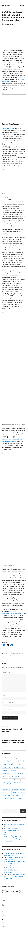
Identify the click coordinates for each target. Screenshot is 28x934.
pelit (23, 779)
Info (3, 926)
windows (5, 798)
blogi (15, 758)
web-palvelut (16, 795)
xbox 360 (20, 798)
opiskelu (5, 779)
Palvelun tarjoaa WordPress (13, 931)
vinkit (4, 795)
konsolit (10, 767)
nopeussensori (17, 613)
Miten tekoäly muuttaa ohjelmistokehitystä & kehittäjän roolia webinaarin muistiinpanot (13, 837)
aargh (4, 758)
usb (10, 792)
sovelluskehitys (15, 786)
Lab (3, 919)
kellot (4, 767)
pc (10, 779)
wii (22, 795)
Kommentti (6, 672)
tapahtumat (6, 789)
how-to (21, 764)
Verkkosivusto (7, 709)
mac (15, 773)
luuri (10, 770)
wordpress (13, 798)
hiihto (15, 764)
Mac (3, 922)
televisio (22, 789)
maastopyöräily (7, 773)
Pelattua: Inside (8, 841)
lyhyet (15, 770)
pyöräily (21, 653)
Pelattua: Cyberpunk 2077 (11, 828)
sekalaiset (6, 786)
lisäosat (5, 770)
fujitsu (10, 764)
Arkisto (4, 915)
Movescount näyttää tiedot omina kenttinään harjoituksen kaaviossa (13, 439)
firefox (4, 764)
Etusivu (4, 912)
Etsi (3, 808)
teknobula (15, 789)
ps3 (4, 783)
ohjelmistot (15, 776)
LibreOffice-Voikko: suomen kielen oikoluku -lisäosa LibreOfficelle (14, 864)
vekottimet (22, 655)
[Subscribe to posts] (3, 904)
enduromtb (14, 761)
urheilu (4, 655)
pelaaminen (16, 779)
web (9, 795)
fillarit (21, 761)
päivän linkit (16, 783)
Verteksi (6, 5)
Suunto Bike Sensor (8, 128)
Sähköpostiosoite (8, 702)
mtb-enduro (6, 776)
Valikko (22, 5)
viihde (23, 792)
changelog (6, 761)
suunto (13, 655)
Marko (5, 653)
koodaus (16, 767)
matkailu (20, 773)
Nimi (4, 695)
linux (22, 767)
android (10, 758)
